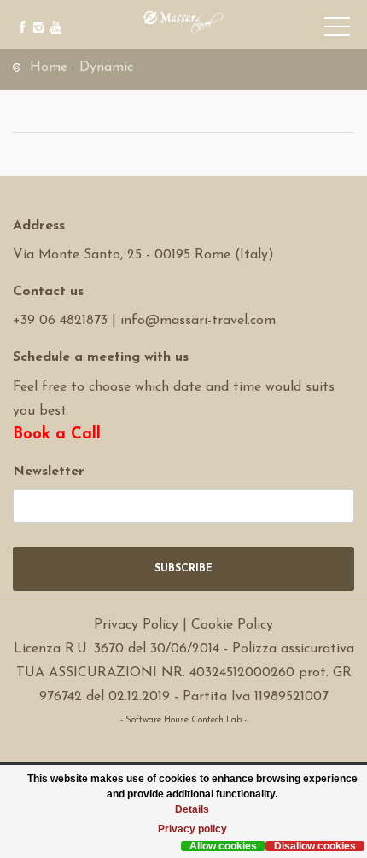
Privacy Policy (136, 625)
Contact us (48, 292)
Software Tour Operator (184, 744)
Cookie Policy (232, 625)
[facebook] (19, 15)
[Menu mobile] (337, 30)
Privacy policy (192, 829)
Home (48, 67)
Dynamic (106, 67)
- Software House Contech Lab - (183, 720)
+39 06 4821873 (60, 321)
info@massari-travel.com (198, 321)
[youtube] (53, 15)
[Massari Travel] (184, 21)
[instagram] (36, 15)
